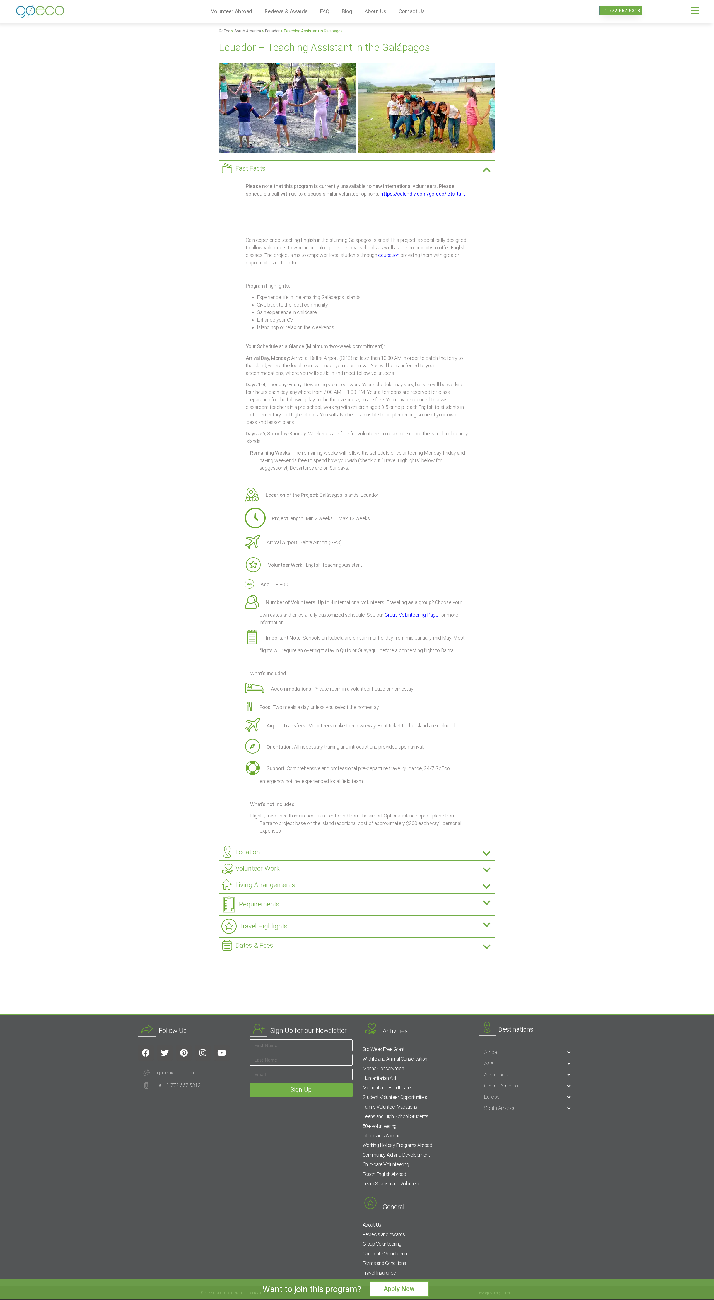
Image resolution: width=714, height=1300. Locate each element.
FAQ (324, 11)
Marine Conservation (383, 1068)
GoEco (224, 31)
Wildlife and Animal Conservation (395, 1059)
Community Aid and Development (396, 1155)
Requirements (259, 904)
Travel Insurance (379, 1273)
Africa (490, 1052)
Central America (501, 1086)
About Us (375, 11)
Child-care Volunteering (386, 1164)
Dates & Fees (254, 945)
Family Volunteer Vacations (390, 1107)
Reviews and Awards (384, 1234)
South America (247, 31)
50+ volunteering (380, 1126)
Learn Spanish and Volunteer (391, 1183)
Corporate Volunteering (386, 1253)
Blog (347, 11)
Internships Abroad (382, 1136)
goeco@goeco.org (177, 1072)
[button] (357, 169)
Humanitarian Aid (379, 1078)
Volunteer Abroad (231, 11)
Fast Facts (250, 168)
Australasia (496, 1074)
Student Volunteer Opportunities (395, 1097)
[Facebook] (146, 1053)
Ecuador (272, 31)
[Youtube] (222, 1053)
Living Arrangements (265, 885)
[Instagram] (203, 1053)
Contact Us (412, 11)
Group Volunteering (382, 1244)
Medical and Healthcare (387, 1088)
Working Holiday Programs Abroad (397, 1145)
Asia (488, 1063)
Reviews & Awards (286, 11)
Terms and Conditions (384, 1263)
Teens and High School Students (395, 1116)
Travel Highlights (263, 926)
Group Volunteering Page (411, 615)
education (388, 255)
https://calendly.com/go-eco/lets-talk (422, 194)
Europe (491, 1097)
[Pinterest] (184, 1053)
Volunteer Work (257, 868)
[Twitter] (165, 1053)
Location (247, 852)
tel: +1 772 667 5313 (179, 1085)
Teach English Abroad (384, 1174)
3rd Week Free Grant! (384, 1049)
